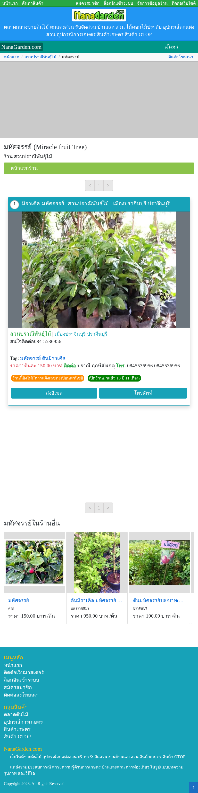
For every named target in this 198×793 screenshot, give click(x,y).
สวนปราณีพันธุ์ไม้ (40, 57)
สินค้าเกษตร (17, 729)
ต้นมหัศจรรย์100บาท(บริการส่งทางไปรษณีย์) (159, 600)
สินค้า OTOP (17, 736)
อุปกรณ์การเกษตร (23, 722)
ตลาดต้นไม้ (16, 714)
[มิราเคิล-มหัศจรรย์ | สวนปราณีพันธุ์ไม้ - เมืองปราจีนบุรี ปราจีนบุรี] (99, 270)
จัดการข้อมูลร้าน (152, 3)
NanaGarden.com (21, 47)
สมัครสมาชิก (88, 3)
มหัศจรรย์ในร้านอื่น (32, 523)
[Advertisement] (99, 100)
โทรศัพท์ (143, 393)
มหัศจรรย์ (30, 358)
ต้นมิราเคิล (53, 358)
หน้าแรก (10, 3)
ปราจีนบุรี (97, 334)
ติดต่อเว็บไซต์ (184, 3)
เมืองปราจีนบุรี (70, 334)
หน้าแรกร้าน (24, 168)
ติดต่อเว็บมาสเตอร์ (24, 672)
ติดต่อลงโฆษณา (21, 695)
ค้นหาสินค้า (32, 3)
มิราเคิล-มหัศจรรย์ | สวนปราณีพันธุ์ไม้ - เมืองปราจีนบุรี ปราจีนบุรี (96, 203)
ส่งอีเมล (54, 393)
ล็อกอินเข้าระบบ (118, 3)
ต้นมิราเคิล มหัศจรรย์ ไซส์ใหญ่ (97, 600)
